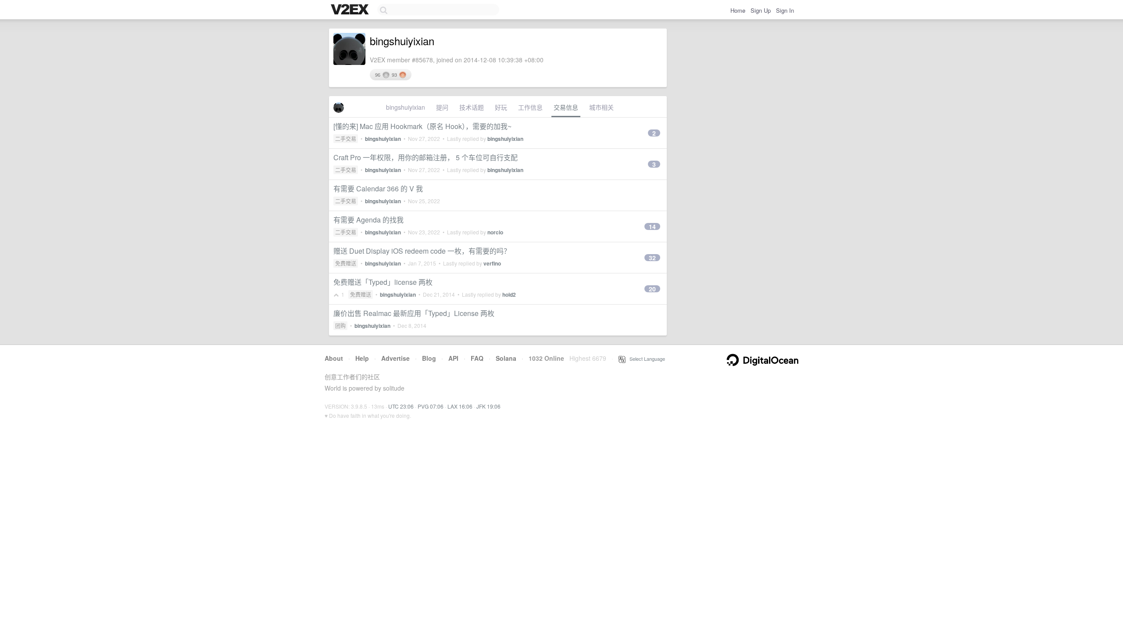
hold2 (509, 294)
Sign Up (761, 10)
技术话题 (471, 107)
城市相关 (601, 107)
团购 (340, 325)
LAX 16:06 (459, 406)
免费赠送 (345, 263)
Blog (429, 358)
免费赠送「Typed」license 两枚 (383, 282)
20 (652, 288)
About (334, 358)
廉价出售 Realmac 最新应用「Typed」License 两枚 (413, 313)
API (453, 358)
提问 (442, 107)
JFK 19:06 (488, 406)
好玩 (501, 107)
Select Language (645, 358)
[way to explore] (351, 10)
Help (362, 358)
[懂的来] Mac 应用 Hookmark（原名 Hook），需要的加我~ (422, 126)
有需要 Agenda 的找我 (368, 220)
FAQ (477, 358)
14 (652, 226)
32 (652, 257)
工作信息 (530, 107)
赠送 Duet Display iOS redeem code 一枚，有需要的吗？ (422, 251)
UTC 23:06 (401, 406)
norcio (495, 232)
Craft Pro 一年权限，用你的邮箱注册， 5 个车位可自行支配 (425, 157)
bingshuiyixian (405, 107)
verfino (492, 263)
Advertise (395, 358)
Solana (506, 358)
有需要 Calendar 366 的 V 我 (378, 188)
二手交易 (345, 138)
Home (737, 10)
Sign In (785, 10)
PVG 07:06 (430, 406)
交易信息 (566, 107)
